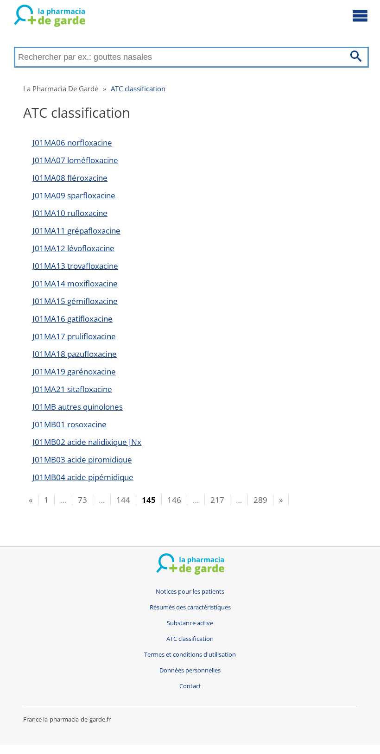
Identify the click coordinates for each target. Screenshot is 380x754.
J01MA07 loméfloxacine (75, 160)
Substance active (190, 623)
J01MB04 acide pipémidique (82, 477)
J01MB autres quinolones (77, 406)
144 (123, 499)
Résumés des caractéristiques (190, 607)
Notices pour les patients (190, 592)
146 (174, 499)
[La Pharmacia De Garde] (49, 17)
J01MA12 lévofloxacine (73, 248)
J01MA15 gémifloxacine (75, 301)
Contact (190, 686)
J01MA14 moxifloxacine (75, 283)
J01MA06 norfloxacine (72, 142)
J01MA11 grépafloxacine (76, 230)
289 (260, 499)
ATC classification (138, 88)
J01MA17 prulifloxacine (74, 336)
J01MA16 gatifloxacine (72, 318)
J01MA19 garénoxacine (74, 371)
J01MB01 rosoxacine (69, 424)
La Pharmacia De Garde (60, 88)
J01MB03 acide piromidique (82, 459)
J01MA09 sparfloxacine (73, 195)
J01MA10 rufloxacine (70, 213)
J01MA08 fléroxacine (70, 177)
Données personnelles (190, 670)
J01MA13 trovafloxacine (75, 265)
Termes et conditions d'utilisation (190, 655)
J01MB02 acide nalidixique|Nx (86, 442)
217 (217, 499)
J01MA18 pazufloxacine (74, 353)
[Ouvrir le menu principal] (360, 15)
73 (82, 499)
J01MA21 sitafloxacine (72, 389)
